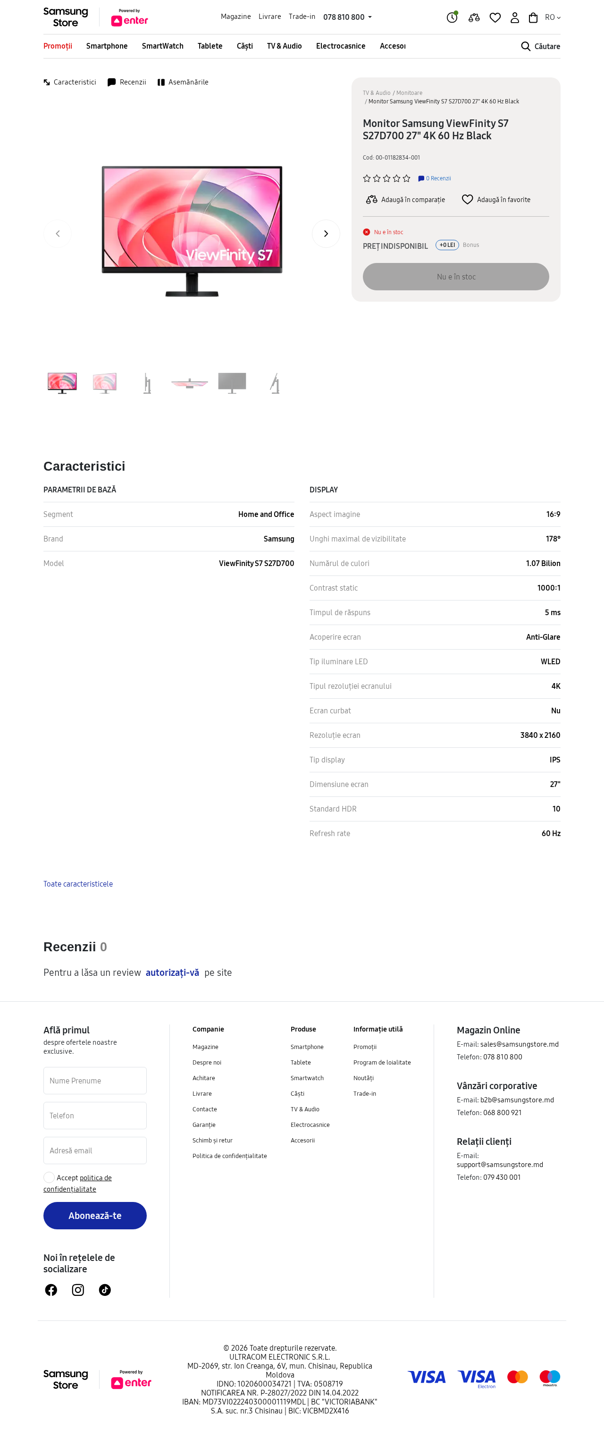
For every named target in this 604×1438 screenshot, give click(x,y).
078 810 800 (502, 1057)
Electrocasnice (341, 46)
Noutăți (363, 1078)
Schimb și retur (213, 1140)
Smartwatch (307, 1078)
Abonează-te (95, 1215)
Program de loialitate (382, 1062)
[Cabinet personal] (514, 17)
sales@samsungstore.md (519, 1044)
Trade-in (302, 16)
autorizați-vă (172, 972)
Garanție (204, 1124)
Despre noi (207, 1062)
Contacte (205, 1109)
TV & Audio (284, 46)
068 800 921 (502, 1112)
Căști (245, 46)
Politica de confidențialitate (230, 1155)
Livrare (270, 16)
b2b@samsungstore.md (517, 1100)
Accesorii (395, 46)
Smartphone (107, 46)
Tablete (210, 46)
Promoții (57, 46)
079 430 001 (502, 1177)
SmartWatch (163, 46)
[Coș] (532, 17)
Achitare (204, 1078)
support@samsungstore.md (500, 1164)
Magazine (236, 16)
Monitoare (409, 93)
